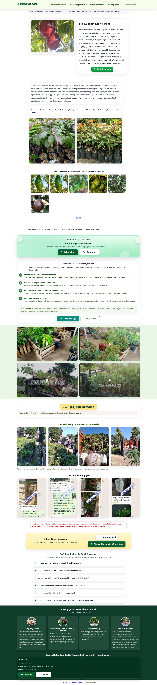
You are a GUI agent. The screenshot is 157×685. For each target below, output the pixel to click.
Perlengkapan (114, 5)
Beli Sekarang (104, 69)
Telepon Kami (91, 318)
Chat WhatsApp (70, 319)
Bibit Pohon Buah (58, 5)
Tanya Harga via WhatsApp (108, 544)
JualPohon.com (76, 682)
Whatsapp (28, 674)
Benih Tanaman (97, 5)
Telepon (91, 252)
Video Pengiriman (131, 4)
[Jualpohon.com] (27, 4)
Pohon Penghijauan (78, 5)
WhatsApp (69, 252)
